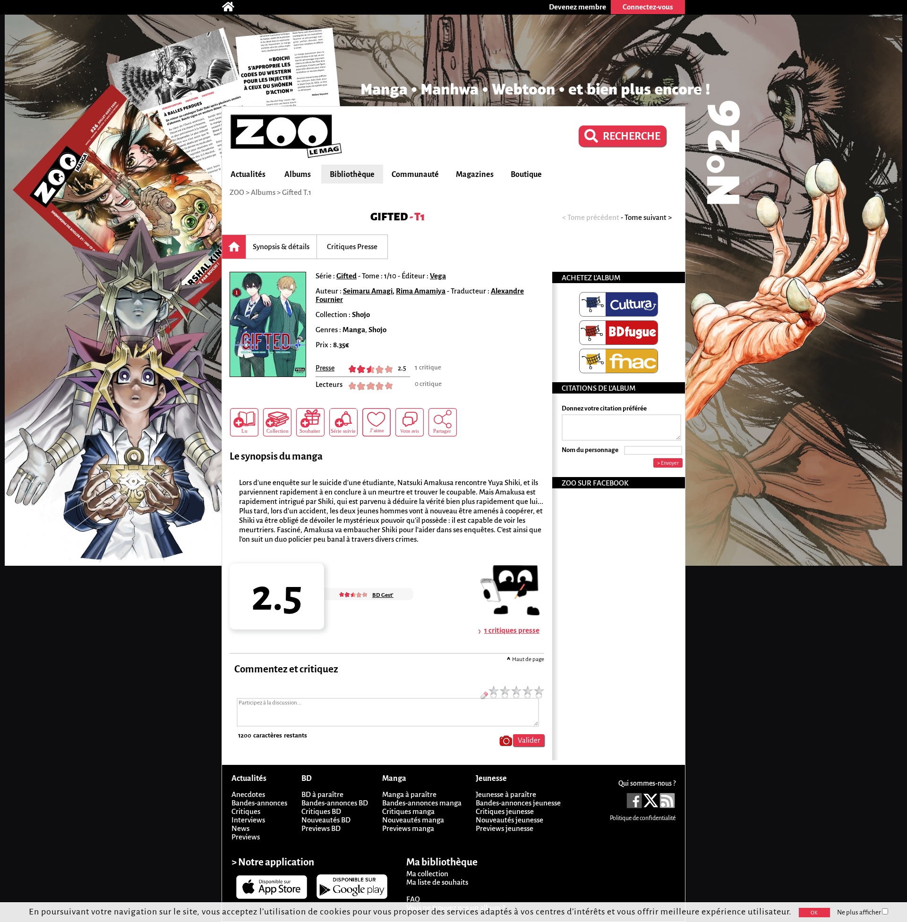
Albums (297, 174)
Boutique (526, 174)
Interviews (248, 820)
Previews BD (321, 828)
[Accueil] (233, 7)
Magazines (475, 174)
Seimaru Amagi (368, 291)
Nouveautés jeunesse (509, 820)
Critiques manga (408, 811)
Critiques (245, 811)
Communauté (415, 174)
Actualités (248, 174)
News (240, 828)
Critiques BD (321, 811)
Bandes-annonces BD (334, 803)
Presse (325, 368)
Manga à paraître (409, 794)
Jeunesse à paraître (506, 794)
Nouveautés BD (326, 820)
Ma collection (427, 874)
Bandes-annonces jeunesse (518, 803)
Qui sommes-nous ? (647, 783)
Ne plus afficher (859, 912)
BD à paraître (322, 794)
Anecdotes (248, 794)
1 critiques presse (511, 630)
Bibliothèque (352, 174)
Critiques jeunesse (505, 811)
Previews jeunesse (504, 828)
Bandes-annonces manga (422, 803)
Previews (245, 837)
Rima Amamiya (420, 291)
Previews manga (408, 828)
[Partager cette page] (442, 422)
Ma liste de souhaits (437, 882)
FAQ (413, 899)
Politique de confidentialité (643, 818)
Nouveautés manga (413, 820)
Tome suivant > (648, 217)
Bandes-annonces (259, 803)
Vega (438, 276)
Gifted (389, 217)
